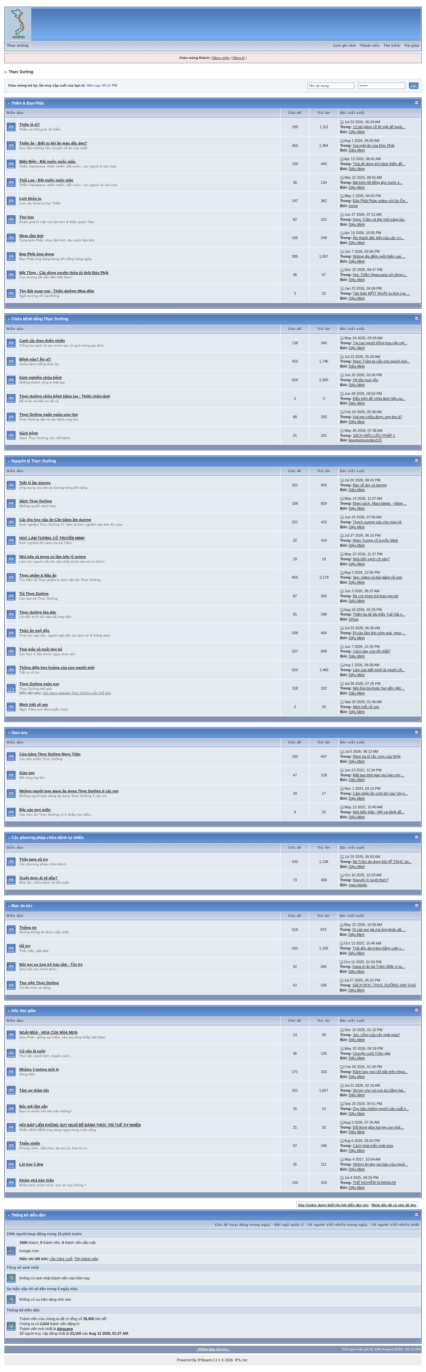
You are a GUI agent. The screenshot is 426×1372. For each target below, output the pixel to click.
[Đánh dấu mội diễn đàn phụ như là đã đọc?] (11, 688)
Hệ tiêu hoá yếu (365, 380)
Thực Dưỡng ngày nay (39, 684)
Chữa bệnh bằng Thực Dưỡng (39, 319)
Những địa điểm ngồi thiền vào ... (379, 256)
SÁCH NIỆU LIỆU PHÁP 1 (374, 435)
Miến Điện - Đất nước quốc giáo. (47, 161)
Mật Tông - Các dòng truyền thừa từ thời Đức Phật (63, 273)
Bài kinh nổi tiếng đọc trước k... (378, 182)
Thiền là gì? (29, 125)
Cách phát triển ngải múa (373, 1146)
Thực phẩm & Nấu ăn (38, 575)
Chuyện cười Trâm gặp (371, 1053)
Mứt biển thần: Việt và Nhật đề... (378, 812)
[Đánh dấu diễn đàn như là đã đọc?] (11, 127)
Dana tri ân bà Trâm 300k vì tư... (378, 966)
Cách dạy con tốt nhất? (371, 651)
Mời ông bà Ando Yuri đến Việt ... (379, 688)
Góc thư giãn (23, 1010)
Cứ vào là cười (32, 1051)
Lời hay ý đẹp (31, 1164)
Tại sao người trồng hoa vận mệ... (380, 343)
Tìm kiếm (392, 45)
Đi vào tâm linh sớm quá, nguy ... (379, 633)
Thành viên (369, 45)
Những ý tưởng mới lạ (39, 1069)
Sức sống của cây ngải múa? (376, 1035)
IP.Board (204, 1360)
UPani (353, 619)
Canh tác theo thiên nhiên (42, 341)
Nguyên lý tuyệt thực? (370, 880)
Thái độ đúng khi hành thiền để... (379, 164)
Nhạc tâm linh (31, 236)
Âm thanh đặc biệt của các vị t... (378, 238)
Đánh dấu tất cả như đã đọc (394, 1205)
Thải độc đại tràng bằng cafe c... (378, 948)
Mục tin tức (22, 906)
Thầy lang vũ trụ (33, 859)
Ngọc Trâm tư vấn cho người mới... (381, 361)
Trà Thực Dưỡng (34, 594)
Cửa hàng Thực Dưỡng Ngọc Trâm (50, 754)
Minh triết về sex (33, 704)
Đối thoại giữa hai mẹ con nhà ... (378, 1127)
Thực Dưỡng (21, 72)
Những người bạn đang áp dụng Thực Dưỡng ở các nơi (68, 791)
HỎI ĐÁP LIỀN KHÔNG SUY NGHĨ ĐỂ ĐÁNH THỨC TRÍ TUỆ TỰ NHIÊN (80, 1125)
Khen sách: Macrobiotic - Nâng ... (380, 503)
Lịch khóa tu (30, 198)
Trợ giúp (411, 45)
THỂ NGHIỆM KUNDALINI (374, 1183)
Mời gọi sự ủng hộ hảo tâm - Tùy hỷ (51, 964)
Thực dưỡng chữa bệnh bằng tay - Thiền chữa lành (64, 396)
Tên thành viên (86, 1259)
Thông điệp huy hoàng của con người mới (57, 668)
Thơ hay (26, 217)
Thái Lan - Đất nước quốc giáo (46, 180)
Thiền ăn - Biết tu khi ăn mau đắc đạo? (53, 143)
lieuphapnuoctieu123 (365, 440)
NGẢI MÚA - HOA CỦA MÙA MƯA (48, 1032)
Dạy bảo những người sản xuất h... (381, 1109)
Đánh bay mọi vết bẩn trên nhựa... (380, 1072)
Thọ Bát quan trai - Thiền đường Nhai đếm (56, 291)
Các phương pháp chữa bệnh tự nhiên (47, 837)
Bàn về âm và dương (370, 485)
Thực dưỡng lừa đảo (37, 612)
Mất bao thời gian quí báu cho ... (378, 775)
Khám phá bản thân (36, 1180)
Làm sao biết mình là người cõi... (379, 670)
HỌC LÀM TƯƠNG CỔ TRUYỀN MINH (52, 538)
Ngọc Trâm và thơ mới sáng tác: (379, 219)
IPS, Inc (241, 1360)
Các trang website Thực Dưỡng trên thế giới (77, 693)
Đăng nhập (221, 58)
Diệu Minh (357, 132)
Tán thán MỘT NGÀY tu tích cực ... (381, 293)
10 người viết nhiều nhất (395, 1225)
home (353, 206)
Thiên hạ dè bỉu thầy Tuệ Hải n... (379, 614)
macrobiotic (358, 885)
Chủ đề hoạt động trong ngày (243, 1225)
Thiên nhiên (29, 1143)
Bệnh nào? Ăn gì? (35, 359)
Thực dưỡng (18, 45)
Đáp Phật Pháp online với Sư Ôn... (380, 201)
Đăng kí (239, 58)
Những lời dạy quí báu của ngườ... (380, 1164)
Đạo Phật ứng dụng (36, 254)
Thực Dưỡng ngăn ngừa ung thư (48, 414)
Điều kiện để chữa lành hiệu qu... (379, 399)
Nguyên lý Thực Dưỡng (33, 461)
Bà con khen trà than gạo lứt (375, 596)
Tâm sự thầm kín (34, 1090)
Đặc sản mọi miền (35, 810)
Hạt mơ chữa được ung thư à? (377, 417)
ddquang (65, 1329)
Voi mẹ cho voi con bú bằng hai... (379, 1090)
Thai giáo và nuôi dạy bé (40, 649)
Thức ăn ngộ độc (34, 631)
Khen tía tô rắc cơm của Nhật (376, 756)
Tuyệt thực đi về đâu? (38, 878)
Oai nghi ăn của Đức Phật (373, 145)
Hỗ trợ (25, 946)
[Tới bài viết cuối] (341, 122)
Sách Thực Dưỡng (35, 501)
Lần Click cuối (61, 1259)
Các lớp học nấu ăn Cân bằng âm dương (55, 520)
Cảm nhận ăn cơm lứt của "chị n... (380, 793)
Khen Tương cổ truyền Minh (375, 540)
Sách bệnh (28, 433)
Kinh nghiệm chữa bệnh (40, 378)
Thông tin (28, 928)
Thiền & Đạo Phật (27, 103)
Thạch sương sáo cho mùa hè (377, 522)
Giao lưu (19, 732)
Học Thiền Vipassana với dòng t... (380, 275)
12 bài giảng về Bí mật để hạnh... (379, 127)
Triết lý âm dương (35, 483)
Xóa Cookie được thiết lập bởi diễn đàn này (333, 1205)
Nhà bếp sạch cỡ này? (371, 559)
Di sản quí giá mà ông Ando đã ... (378, 930)
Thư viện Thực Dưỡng (39, 983)
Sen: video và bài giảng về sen (377, 577)
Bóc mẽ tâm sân (33, 1106)
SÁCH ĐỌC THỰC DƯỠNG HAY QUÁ (384, 985)
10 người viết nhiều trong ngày (338, 1225)
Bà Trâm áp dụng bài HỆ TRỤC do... (382, 862)
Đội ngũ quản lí (289, 1225)
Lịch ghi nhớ (344, 45)
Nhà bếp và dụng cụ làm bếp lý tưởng (52, 557)
